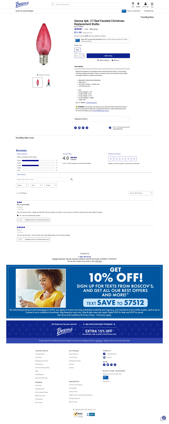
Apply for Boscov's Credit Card (112, 374)
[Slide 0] (38, 82)
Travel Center (73, 357)
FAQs (36, 371)
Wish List (116, 60)
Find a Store (39, 402)
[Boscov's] (22, 4)
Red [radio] (77, 50)
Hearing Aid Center (75, 361)
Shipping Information (41, 361)
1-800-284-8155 (117, 129)
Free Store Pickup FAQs (42, 367)
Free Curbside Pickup (41, 392)
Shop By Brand (39, 389)
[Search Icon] (53, 4)
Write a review (94, 29)
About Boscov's (74, 354)
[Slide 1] (48, 83)
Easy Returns (39, 364)
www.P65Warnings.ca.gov (101, 110)
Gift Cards (38, 385)
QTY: (76, 53)
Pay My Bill (106, 381)
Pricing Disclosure (74, 398)
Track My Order (148, 11)
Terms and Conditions (76, 385)
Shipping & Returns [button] (81, 119)
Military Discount (40, 395)
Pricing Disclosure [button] (91, 102)
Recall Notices (39, 374)
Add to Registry (104, 60)
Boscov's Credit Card (134, 11)
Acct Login (145, 7)
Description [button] (79, 66)
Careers (71, 367)
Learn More (88, 41)
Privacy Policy (73, 391)
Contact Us (38, 357)
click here (98, 261)
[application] (163, 418)
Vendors (71, 364)
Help (133, 7)
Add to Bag (108, 56)
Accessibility (73, 388)
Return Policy (73, 402)
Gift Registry (39, 399)
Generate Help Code (41, 378)
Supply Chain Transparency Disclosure (81, 395)
